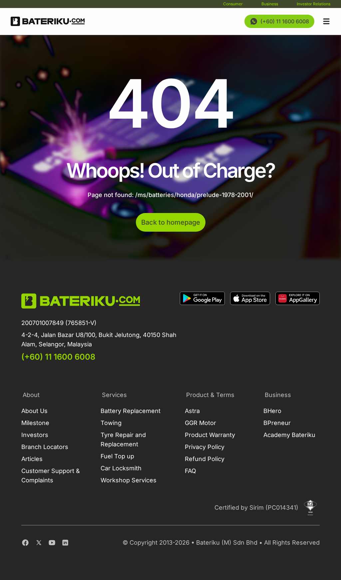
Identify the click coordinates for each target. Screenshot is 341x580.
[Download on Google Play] (202, 327)
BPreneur (277, 422)
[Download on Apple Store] (250, 327)
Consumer (233, 3)
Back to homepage (170, 222)
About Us (34, 410)
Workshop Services (129, 480)
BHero (272, 410)
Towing (111, 422)
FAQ (190, 470)
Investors (34, 434)
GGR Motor (200, 422)
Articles (32, 458)
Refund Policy (204, 458)
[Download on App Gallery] (297, 327)
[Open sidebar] (326, 21)
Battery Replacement (131, 410)
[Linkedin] (65, 543)
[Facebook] (25, 543)
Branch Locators (44, 446)
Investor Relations (313, 3)
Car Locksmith (121, 468)
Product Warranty (210, 434)
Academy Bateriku (289, 434)
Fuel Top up (117, 456)
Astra (192, 410)
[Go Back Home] (48, 21)
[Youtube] (52, 543)
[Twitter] (39, 543)
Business (269, 3)
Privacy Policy (204, 446)
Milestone (35, 422)
